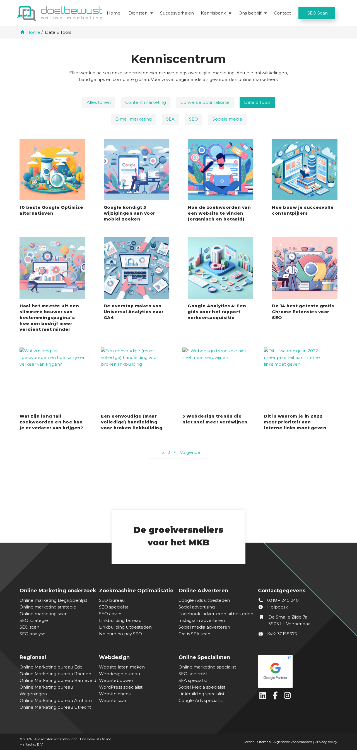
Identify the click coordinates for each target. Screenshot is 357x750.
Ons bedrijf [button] (249, 13)
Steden (249, 742)
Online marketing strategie (48, 607)
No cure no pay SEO (120, 633)
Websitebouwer (116, 680)
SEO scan (29, 627)
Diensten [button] (138, 13)
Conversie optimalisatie (205, 102)
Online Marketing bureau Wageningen (46, 690)
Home (113, 13)
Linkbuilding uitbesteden (125, 627)
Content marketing (145, 102)
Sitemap (264, 742)
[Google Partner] (296, 670)
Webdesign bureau (119, 673)
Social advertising (196, 607)
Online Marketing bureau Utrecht (55, 707)
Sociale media (227, 119)
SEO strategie (34, 620)
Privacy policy (326, 742)
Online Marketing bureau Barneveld (58, 680)
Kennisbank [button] (213, 13)
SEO (193, 119)
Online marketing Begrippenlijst (53, 600)
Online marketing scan (43, 613)
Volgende (190, 452)
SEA (170, 119)
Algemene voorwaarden (292, 742)
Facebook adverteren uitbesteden (215, 613)
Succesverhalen (177, 13)
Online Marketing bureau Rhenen (55, 673)
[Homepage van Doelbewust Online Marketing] (59, 13)
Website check (115, 693)
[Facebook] (276, 696)
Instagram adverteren (201, 620)
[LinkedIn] (264, 696)
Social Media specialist (201, 687)
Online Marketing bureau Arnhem (56, 700)
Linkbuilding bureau (120, 620)
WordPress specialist (121, 687)
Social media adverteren (204, 627)
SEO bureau (112, 600)
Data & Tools (257, 102)
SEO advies (110, 613)
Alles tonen (99, 102)
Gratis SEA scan (194, 633)
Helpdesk (277, 607)
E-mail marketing (133, 119)
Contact (282, 13)
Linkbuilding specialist (201, 693)
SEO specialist (113, 607)
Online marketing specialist (207, 667)
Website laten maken (122, 667)
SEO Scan (317, 13)
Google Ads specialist (200, 700)
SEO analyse (32, 633)
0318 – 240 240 (282, 600)
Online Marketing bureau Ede (51, 667)
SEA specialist (192, 680)
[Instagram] (288, 696)
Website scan (113, 700)
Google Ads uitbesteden (204, 600)
